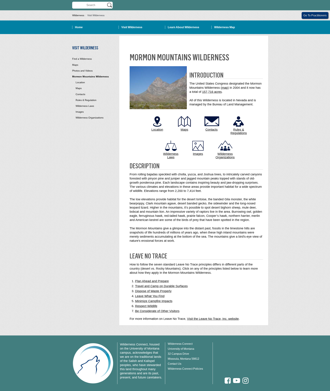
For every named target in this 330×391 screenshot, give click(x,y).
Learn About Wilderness (183, 27)
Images (80, 111)
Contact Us (174, 363)
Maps (75, 64)
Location (80, 82)
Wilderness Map (224, 27)
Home (79, 27)
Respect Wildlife (146, 306)
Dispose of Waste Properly (153, 291)
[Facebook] (228, 380)
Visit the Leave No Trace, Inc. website (213, 319)
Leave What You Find (149, 296)
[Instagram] (246, 380)
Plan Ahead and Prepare (152, 281)
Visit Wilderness (131, 27)
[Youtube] (236, 380)
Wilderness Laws (85, 106)
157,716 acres (212, 92)
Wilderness (78, 15)
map (225, 87)
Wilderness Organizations (89, 117)
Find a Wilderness (82, 58)
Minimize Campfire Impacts (153, 301)
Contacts (80, 94)
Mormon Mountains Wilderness (90, 76)
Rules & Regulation (86, 100)
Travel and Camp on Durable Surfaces (161, 286)
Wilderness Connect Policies (185, 368)
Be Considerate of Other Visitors (157, 311)
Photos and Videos (82, 70)
